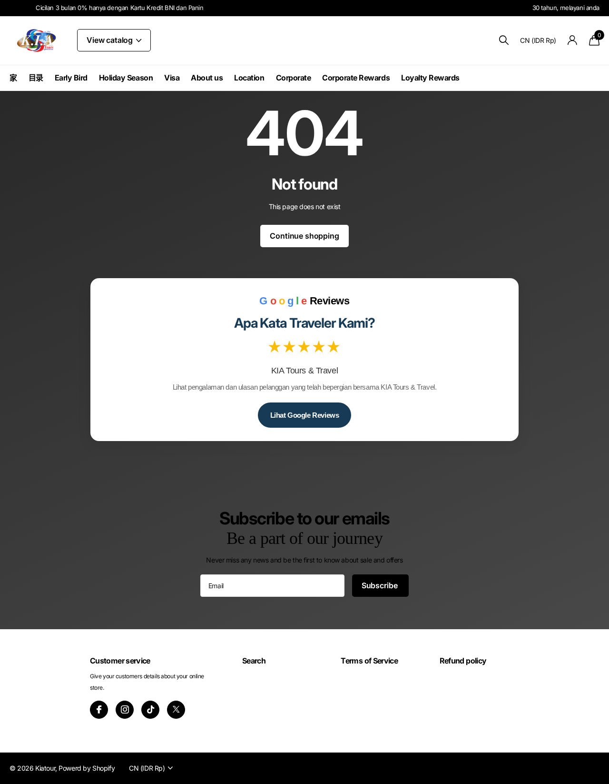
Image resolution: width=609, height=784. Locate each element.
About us (207, 77)
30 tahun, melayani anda (565, 7)
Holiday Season (126, 77)
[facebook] (99, 710)
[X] (176, 710)
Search (253, 660)
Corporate (293, 77)
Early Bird (71, 77)
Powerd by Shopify (87, 768)
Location (249, 77)
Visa (171, 77)
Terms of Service (369, 660)
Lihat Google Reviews (304, 415)
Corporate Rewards (356, 77)
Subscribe (380, 585)
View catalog (111, 40)
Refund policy (463, 660)
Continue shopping (304, 236)
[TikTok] (150, 710)
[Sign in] (573, 40)
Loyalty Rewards (430, 77)
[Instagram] (125, 710)
